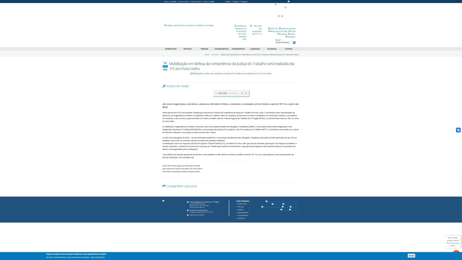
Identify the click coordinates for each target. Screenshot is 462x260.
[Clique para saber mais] (240, 32)
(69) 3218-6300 (199, 215)
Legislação (255, 49)
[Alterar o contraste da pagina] (289, 1)
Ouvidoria (271, 49)
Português (244, 1)
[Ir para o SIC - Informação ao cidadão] (276, 4)
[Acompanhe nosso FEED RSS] (273, 28)
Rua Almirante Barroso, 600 (197, 204)
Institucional (170, 49)
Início (207, 55)
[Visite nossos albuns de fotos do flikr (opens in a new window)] (277, 31)
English (228, 1)
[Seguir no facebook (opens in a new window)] (282, 34)
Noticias (215, 55)
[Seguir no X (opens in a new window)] (291, 34)
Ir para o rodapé (208, 1)
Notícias (204, 49)
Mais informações (98, 257)
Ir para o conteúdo (170, 1)
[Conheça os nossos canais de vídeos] (287, 28)
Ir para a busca (196, 1)
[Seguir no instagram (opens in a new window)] (290, 36)
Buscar (278, 40)
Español (235, 1)
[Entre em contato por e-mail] (292, 31)
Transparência (238, 49)
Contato (288, 49)
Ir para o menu (183, 1)
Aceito (411, 256)
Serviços (188, 49)
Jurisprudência (221, 49)
